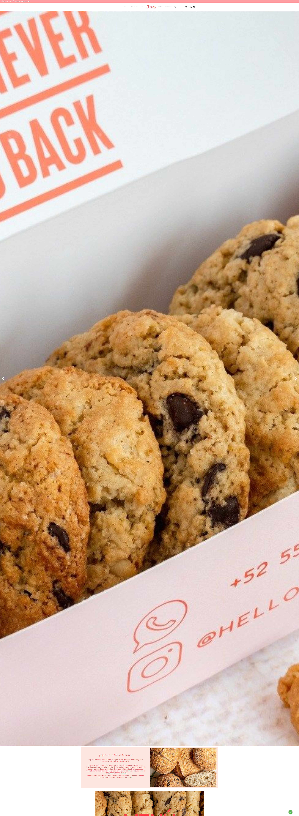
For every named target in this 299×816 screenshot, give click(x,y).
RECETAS (131, 7)
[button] (125, 7)
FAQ (174, 7)
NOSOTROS (160, 7)
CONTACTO (168, 7)
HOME (125, 7)
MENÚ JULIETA (140, 7)
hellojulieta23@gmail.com (22, 1)
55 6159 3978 (7, 1)
